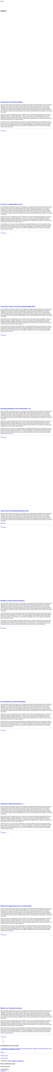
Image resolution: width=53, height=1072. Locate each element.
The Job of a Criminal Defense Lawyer (11, 204)
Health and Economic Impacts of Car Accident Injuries (16, 906)
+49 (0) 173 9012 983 (4, 1058)
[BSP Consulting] (26, 4)
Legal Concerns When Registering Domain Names (15, 510)
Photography (46, 1048)
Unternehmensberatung (5, 1048)
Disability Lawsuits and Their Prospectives (13, 600)
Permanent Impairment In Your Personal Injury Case (16, 408)
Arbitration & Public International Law (12, 803)
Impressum (14, 1060)
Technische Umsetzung (7, 1049)
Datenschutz (21, 1060)
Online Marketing (12, 1048)
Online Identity (41, 1048)
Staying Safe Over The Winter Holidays (12, 102)
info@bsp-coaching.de (4, 1055)
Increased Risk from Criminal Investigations (13, 701)
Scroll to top (3, 1070)
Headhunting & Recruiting (27, 1048)
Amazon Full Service (19, 1048)
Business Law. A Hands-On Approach (11, 1008)
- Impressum (13, 1049)
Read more (3, 523)
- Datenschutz (17, 1049)
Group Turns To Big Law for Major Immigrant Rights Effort (18, 306)
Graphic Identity (35, 1048)
